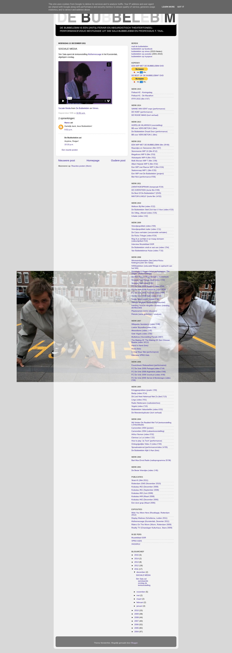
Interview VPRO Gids (140, 355)
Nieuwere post (66, 160)
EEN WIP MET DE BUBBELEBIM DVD (147, 66)
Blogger (134, 643)
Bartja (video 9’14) (139, 393)
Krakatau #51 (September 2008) (145, 490)
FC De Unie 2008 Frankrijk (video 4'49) (148, 293)
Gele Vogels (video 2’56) (141, 334)
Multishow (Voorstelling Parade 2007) (147, 337)
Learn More (168, 7)
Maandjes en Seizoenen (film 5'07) (146, 148)
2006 (136, 625)
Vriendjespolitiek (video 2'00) (143, 226)
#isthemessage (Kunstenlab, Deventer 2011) (150, 521)
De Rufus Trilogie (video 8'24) (144, 236)
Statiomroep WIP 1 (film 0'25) (143, 170)
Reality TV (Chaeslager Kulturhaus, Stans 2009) (151, 528)
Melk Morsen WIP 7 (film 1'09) (144, 161)
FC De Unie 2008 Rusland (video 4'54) (147, 286)
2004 (136, 632)
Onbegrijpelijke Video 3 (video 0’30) (146, 444)
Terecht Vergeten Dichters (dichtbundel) (148, 302)
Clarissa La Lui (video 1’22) (143, 438)
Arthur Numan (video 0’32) (142, 434)
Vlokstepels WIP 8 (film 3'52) (143, 158)
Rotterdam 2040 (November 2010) (146, 484)
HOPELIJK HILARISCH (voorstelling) (146, 125)
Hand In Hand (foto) (139, 346)
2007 (136, 621)
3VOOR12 (135, 544)
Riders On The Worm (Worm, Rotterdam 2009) (151, 525)
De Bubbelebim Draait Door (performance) (149, 132)
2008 (136, 617)
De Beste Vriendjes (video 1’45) (144, 470)
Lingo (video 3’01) (139, 400)
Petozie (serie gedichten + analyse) (146, 314)
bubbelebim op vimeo (140, 51)
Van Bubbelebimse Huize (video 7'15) (147, 251)
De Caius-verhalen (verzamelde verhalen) (149, 232)
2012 (136, 566)
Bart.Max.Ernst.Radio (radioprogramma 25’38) (151, 460)
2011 (136, 569)
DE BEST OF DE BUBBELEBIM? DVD (147, 76)
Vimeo (95, 108)
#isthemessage (94, 54)
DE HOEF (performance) (142, 112)
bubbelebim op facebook (141, 49)
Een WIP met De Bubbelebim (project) (147, 174)
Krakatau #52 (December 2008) (144, 487)
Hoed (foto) (136, 349)
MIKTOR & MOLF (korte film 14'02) (146, 196)
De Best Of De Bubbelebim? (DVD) (146, 193)
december (141, 572)
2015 (136, 555)
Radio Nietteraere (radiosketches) (145, 403)
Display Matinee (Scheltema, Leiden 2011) (149, 518)
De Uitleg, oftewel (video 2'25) (144, 213)
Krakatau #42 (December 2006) (144, 500)
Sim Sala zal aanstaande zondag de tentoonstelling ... (143, 583)
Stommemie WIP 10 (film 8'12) (144, 151)
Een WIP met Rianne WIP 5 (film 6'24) (147, 167)
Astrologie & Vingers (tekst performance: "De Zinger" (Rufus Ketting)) (150, 272)
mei (138, 595)
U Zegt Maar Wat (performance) (145, 352)
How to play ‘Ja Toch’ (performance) (146, 441)
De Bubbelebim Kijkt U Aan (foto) (145, 450)
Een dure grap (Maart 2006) (143, 503)
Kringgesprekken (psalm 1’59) (144, 390)
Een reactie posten (70, 150)
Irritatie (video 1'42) (139, 216)
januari (140, 606)
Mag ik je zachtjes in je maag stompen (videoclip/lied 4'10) (147, 240)
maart (139, 599)
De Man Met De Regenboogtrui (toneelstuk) (150, 277)
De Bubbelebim (82, 108)
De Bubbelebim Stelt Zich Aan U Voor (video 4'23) (152, 210)
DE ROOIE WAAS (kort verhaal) (144, 115)
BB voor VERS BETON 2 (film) (144, 128)
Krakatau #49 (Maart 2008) (143, 496)
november (141, 592)
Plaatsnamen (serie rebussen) (144, 311)
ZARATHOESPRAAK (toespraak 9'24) (147, 187)
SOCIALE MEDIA (143, 575)
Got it (180, 7)
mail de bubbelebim (139, 46)
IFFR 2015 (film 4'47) (140, 99)
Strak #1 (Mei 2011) (139, 480)
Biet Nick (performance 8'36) (143, 177)
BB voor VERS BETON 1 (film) (144, 135)
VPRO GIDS (136, 541)
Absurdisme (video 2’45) (141, 331)
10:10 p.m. (69, 145)
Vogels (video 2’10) (139, 406)
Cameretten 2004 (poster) (142, 428)
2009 (136, 614)
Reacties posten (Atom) (81, 166)
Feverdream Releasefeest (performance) (148, 365)
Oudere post (118, 160)
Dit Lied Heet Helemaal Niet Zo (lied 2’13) (149, 397)
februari (140, 602)
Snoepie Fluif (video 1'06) (142, 283)
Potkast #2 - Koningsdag (141, 92)
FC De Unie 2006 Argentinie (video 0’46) (148, 372)
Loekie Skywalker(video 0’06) (143, 327)
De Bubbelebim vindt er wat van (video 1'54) (150, 247)
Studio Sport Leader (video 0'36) (145, 299)
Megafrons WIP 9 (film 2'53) (143, 154)
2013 (136, 562)
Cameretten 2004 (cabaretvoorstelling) (147, 431)
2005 (136, 628)
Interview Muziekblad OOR (142, 244)
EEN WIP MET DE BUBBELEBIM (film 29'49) (150, 145)
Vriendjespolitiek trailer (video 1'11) (146, 229)
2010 (136, 610)
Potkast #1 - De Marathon (142, 96)
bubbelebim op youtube (141, 54)
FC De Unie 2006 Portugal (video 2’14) (147, 368)
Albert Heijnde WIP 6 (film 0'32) (144, 164)
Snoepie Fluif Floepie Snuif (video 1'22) (148, 280)
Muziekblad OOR (138, 538)
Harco (67, 123)
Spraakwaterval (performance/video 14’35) (149, 447)
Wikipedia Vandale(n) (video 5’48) (145, 324)
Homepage (93, 160)
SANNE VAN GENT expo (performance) (148, 109)
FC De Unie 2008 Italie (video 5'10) (146, 296)
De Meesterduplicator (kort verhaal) (146, 413)
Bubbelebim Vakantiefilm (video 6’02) (147, 409)
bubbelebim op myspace (141, 56)
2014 (136, 559)
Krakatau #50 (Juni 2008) (142, 493)
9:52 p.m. (68, 130)
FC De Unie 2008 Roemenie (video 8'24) (148, 290)
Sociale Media (64, 108)
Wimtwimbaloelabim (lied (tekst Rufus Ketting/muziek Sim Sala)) (147, 262)
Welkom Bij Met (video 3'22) (143, 206)
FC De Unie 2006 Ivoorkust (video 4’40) (148, 375)
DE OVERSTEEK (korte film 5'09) (145, 190)
